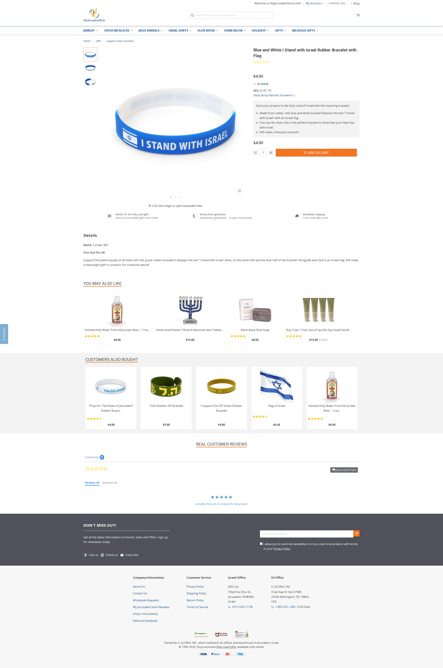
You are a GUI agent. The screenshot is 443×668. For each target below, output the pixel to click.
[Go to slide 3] (179, 197)
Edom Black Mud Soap (255, 330)
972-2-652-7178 (242, 607)
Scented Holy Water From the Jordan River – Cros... (117, 330)
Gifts (279, 30)
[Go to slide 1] (171, 197)
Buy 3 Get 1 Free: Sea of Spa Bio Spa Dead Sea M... (318, 330)
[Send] (356, 533)
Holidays (259, 30)
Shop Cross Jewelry (145, 614)
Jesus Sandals (149, 30)
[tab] (92, 483)
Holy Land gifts (226, 647)
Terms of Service (197, 607)
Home (86, 41)
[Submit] (192, 15)
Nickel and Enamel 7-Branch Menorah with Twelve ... (190, 330)
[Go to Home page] (94, 15)
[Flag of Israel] (276, 386)
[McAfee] (222, 634)
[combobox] (230, 15)
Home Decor (233, 30)
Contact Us (140, 593)
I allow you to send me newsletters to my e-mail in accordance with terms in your (310, 546)
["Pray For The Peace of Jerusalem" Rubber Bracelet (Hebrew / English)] (111, 386)
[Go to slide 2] (175, 197)
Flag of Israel (276, 406)
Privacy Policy (282, 549)
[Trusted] (201, 634)
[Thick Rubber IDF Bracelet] (166, 386)
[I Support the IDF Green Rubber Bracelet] (221, 386)
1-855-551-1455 (285, 607)
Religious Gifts (303, 30)
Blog (357, 3)
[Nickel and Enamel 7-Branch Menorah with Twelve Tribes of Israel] (190, 310)
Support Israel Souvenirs (120, 41)
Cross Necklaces (116, 30)
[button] (175, 121)
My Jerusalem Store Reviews (151, 607)
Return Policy (195, 600)
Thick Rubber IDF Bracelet (166, 406)
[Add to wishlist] (239, 191)
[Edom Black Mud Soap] (255, 310)
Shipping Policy (196, 593)
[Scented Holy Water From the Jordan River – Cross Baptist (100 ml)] (117, 310)
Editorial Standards (145, 621)
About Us (139, 587)
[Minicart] (358, 15)
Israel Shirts (178, 30)
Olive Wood (206, 30)
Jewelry (89, 30)
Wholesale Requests (146, 600)
